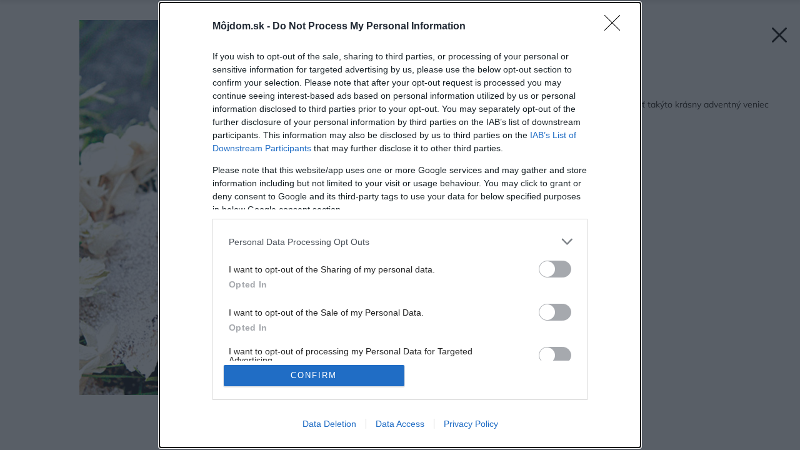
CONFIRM (314, 375)
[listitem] (400, 241)
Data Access (400, 424)
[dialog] (400, 225)
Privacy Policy (471, 424)
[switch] (555, 269)
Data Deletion (329, 424)
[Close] (616, 27)
